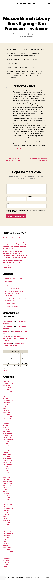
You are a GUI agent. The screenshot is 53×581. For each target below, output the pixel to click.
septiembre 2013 (8, 464)
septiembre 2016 (8, 400)
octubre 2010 (7, 531)
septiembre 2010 (8, 533)
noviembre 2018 (7, 392)
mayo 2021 (6, 381)
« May (5, 370)
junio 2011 (6, 514)
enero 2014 (6, 456)
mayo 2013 (6, 471)
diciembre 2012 (7, 481)
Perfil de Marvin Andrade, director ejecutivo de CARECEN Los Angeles (15, 338)
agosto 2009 (6, 558)
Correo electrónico (32, 196)
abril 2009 (6, 564)
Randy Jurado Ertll (21, 34)
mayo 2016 (6, 408)
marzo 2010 (6, 545)
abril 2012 (6, 493)
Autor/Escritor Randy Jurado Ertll (14, 278)
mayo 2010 (6, 541)
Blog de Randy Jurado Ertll (26, 3)
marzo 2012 (6, 496)
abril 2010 (6, 543)
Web (7, 203)
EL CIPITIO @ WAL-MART (12, 288)
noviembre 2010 (8, 529)
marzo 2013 (6, 475)
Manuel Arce (6, 331)
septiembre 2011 (8, 508)
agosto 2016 (6, 402)
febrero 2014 (7, 454)
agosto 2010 (6, 535)
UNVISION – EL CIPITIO (11, 307)
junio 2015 (6, 427)
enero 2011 (6, 525)
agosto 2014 (6, 442)
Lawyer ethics (7, 336)
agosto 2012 (6, 487)
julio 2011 (5, 512)
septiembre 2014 (8, 439)
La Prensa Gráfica (10, 303)
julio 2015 (5, 425)
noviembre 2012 (7, 483)
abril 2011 (5, 518)
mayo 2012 (6, 491)
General (26, 13)
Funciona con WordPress (32, 577)
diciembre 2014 (7, 433)
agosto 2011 (6, 510)
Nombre (8, 196)
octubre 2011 (7, 506)
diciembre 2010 (7, 527)
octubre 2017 (7, 396)
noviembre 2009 (8, 552)
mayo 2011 (6, 516)
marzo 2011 (6, 520)
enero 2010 (6, 550)
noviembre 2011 (7, 504)
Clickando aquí (7, 343)
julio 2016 (5, 404)
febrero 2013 (7, 477)
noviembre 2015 (7, 417)
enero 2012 (6, 500)
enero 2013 (6, 479)
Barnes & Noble (9, 281)
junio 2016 (6, 406)
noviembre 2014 (7, 435)
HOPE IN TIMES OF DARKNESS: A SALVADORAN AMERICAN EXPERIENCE (14, 293)
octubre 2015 (7, 419)
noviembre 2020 (8, 383)
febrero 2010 (7, 547)
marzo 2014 (6, 452)
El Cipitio (7, 285)
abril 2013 (6, 473)
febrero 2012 (6, 498)
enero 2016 (6, 414)
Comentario (9, 182)
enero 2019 (6, 390)
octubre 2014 (7, 437)
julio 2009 (6, 560)
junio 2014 (6, 446)
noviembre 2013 (7, 460)
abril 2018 (6, 394)
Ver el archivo (17, 148)
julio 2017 (5, 398)
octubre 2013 (7, 462)
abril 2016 (6, 410)
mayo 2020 (6, 385)
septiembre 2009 (8, 556)
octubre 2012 (7, 485)
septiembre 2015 (8, 421)
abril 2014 (6, 450)
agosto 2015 (6, 423)
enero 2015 (6, 431)
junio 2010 (6, 539)
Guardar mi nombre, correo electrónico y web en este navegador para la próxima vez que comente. (26, 211)
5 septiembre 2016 (35, 34)
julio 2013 (5, 466)
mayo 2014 (6, 448)
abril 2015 (6, 429)
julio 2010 (6, 537)
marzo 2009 (6, 566)
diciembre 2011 (7, 502)
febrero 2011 (6, 523)
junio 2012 (6, 489)
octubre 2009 (7, 554)
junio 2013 (6, 469)
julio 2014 (5, 444)
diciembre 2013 (7, 458)
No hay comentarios (27, 36)
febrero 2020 (7, 387)
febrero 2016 (7, 412)
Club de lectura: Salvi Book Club (12, 237)
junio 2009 (6, 562)
